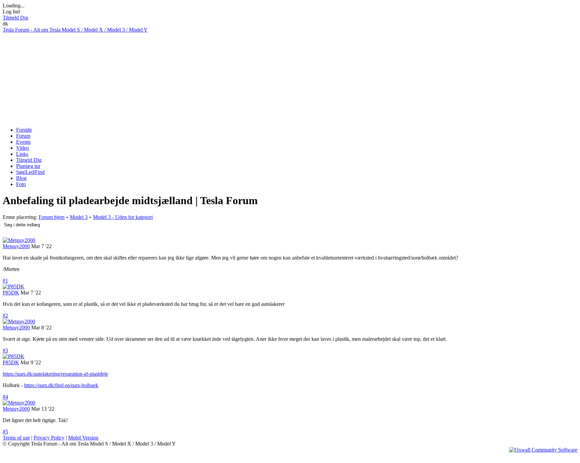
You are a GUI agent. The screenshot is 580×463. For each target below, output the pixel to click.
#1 (5, 280)
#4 (5, 397)
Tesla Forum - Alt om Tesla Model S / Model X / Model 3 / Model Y (75, 30)
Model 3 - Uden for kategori (123, 217)
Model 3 (79, 217)
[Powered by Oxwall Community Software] (543, 450)
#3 (5, 350)
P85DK (11, 292)
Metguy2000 (16, 246)
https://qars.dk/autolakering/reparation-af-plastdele (55, 374)
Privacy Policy (49, 438)
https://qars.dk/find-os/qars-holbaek (61, 385)
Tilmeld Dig (15, 17)
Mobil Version (83, 438)
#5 (5, 431)
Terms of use (16, 438)
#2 (5, 315)
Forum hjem (51, 217)
